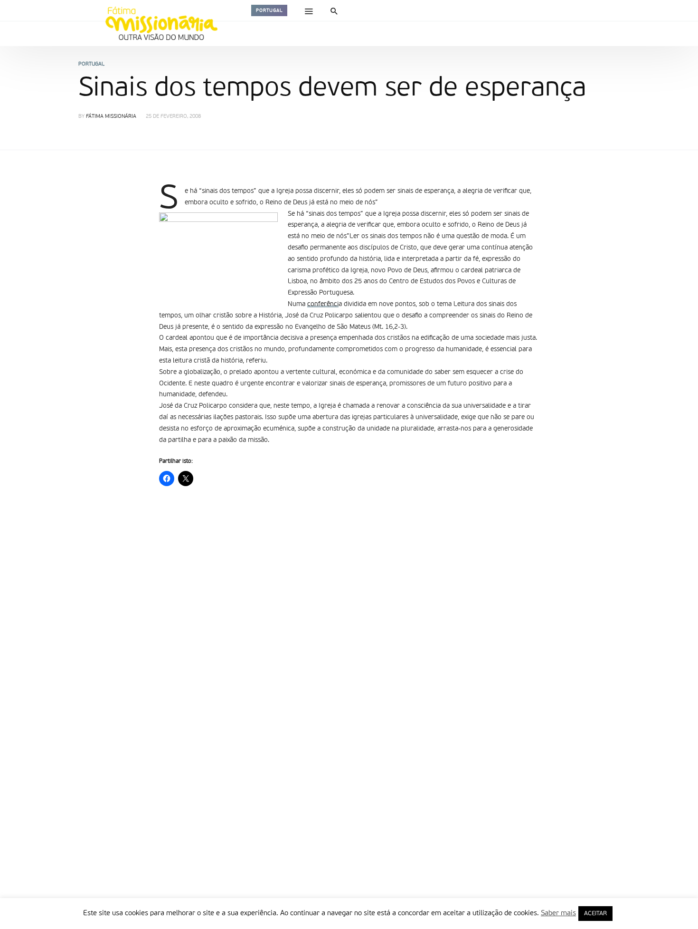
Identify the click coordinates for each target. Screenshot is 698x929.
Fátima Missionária (111, 116)
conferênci (323, 304)
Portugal (269, 10)
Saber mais (558, 913)
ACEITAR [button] (595, 913)
